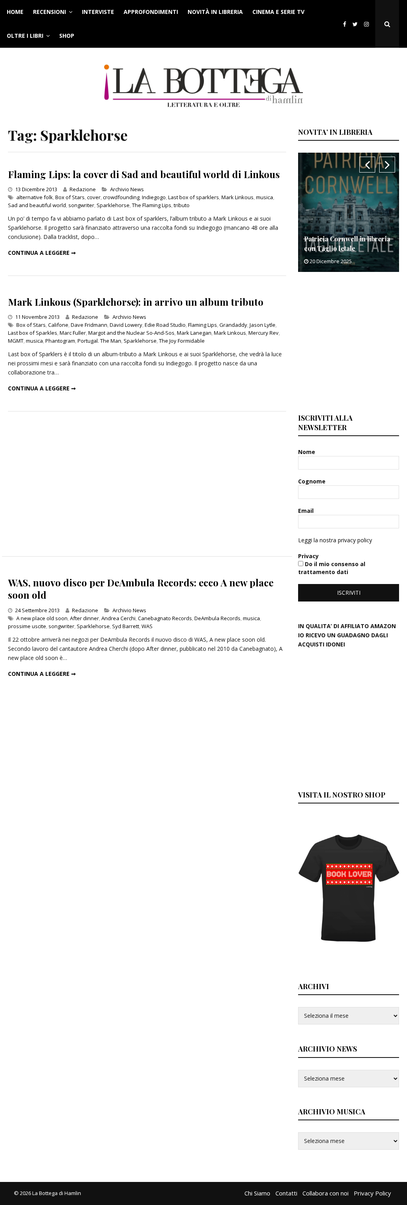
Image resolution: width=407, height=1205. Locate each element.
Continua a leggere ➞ (42, 252)
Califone (58, 324)
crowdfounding (121, 197)
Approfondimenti (151, 12)
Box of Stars (70, 197)
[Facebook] (344, 24)
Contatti (286, 1193)
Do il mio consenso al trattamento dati (331, 568)
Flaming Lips (202, 324)
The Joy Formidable (182, 340)
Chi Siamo (257, 1193)
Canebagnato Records (165, 618)
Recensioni (49, 12)
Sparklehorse (113, 205)
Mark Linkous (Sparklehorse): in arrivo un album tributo (136, 301)
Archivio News (127, 189)
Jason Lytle (262, 324)
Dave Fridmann (89, 324)
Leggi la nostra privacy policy (335, 540)
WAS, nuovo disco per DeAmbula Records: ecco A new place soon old (140, 588)
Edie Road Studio (165, 324)
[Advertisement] (147, 483)
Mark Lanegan (194, 332)
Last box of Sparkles (32, 332)
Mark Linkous (237, 197)
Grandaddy (233, 324)
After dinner (84, 618)
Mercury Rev (263, 332)
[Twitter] (355, 24)
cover (94, 197)
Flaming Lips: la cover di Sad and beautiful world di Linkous (144, 174)
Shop (66, 35)
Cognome (312, 481)
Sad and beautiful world (37, 205)
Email (306, 510)
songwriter (81, 205)
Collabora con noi (325, 1193)
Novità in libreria (215, 12)
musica (264, 197)
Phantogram (60, 340)
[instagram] (368, 24)
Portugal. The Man (99, 340)
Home (15, 12)
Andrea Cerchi (118, 618)
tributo (182, 205)
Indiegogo (154, 197)
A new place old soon (42, 618)
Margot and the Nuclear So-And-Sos (131, 332)
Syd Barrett (125, 626)
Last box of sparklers (193, 197)
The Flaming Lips (151, 205)
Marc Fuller (73, 332)
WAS (147, 626)
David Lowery (126, 324)
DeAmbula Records (217, 618)
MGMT (15, 340)
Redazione (83, 189)
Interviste (98, 12)
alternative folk (34, 197)
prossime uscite (27, 626)
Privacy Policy (372, 1193)
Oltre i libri (25, 35)
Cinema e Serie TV (278, 12)
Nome (307, 452)
